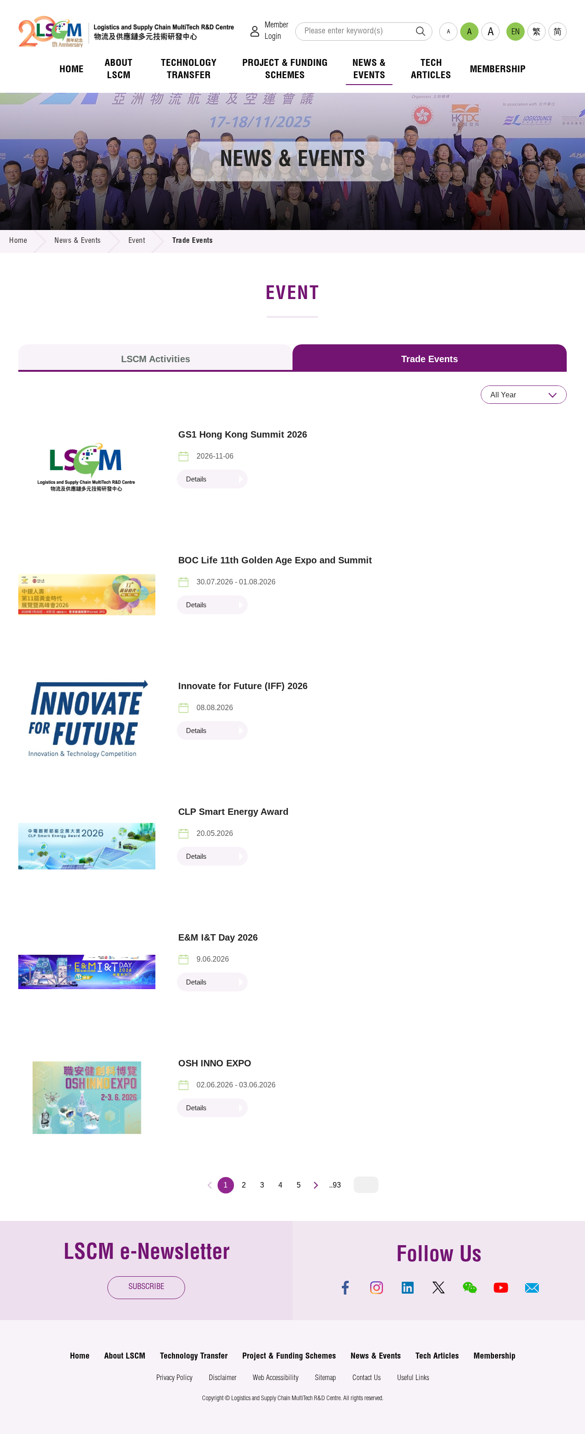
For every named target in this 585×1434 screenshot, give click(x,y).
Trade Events (429, 359)
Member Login (276, 31)
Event (136, 241)
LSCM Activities (155, 359)
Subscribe (146, 1287)
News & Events (77, 241)
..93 (335, 1185)
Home (18, 241)
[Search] (420, 31)
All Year (503, 395)
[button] (532, 1288)
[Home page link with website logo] (126, 31)
